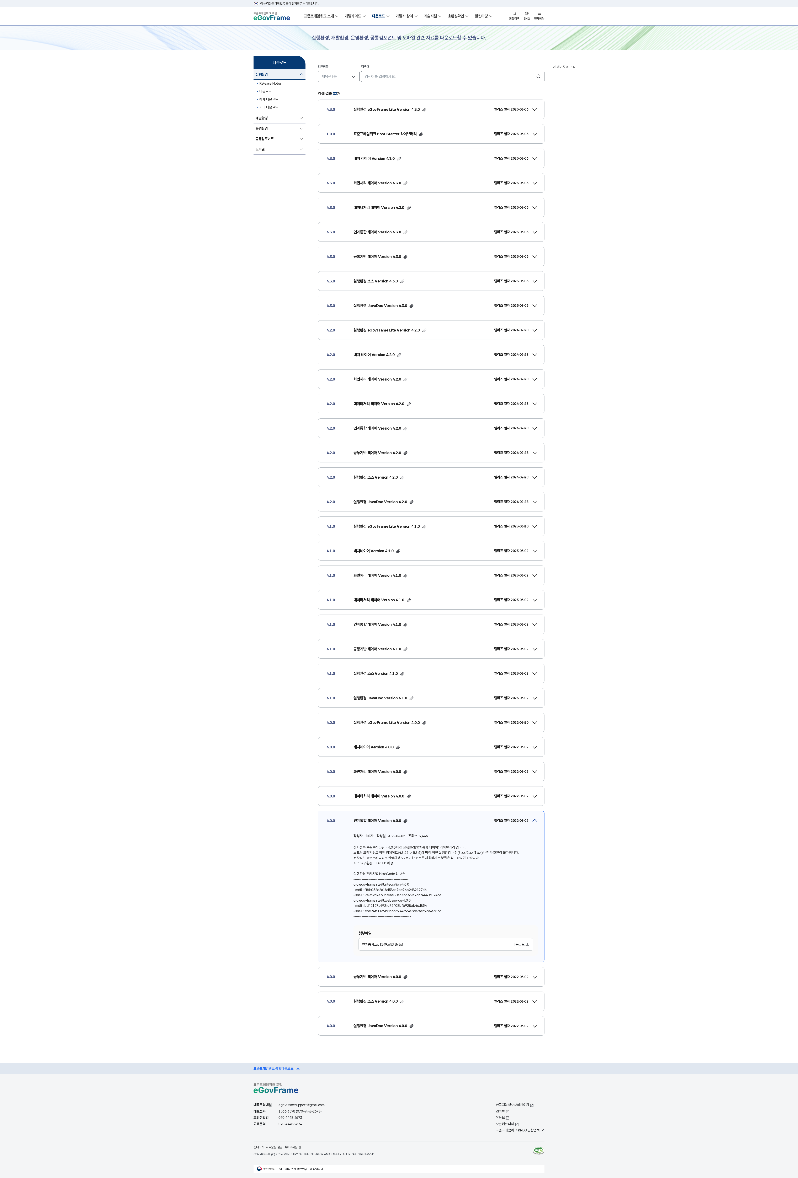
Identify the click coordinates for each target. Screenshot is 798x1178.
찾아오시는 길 (292, 1147)
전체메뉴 (539, 18)
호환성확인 (456, 16)
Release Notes (270, 83)
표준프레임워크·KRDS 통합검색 (518, 1130)
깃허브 (500, 1111)
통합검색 (514, 18)
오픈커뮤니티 (505, 1123)
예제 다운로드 (268, 99)
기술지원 (430, 16)
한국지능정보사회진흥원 (512, 1104)
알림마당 (481, 16)
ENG (527, 18)
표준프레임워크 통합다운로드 (273, 1068)
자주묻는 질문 (274, 1147)
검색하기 (538, 76)
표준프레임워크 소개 (319, 16)
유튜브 (500, 1117)
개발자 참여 (404, 16)
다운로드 (378, 16)
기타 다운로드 (268, 107)
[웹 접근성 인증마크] (538, 1151)
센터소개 (259, 1147)
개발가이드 (353, 16)
